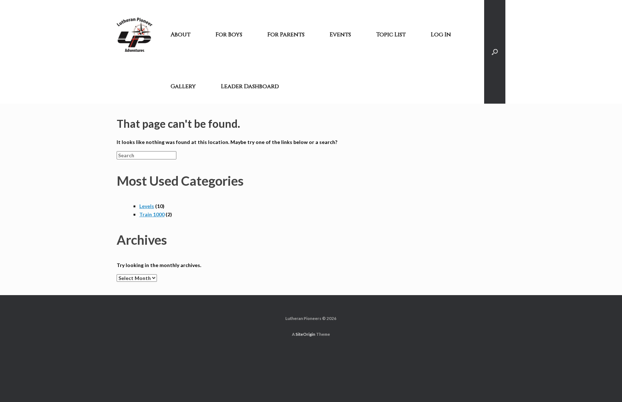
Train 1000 (151, 214)
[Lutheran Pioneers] (135, 34)
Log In (441, 35)
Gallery (183, 86)
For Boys (229, 35)
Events (340, 35)
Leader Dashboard (250, 86)
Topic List (391, 35)
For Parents (286, 35)
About (180, 35)
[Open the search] (494, 52)
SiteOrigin (305, 334)
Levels (146, 206)
